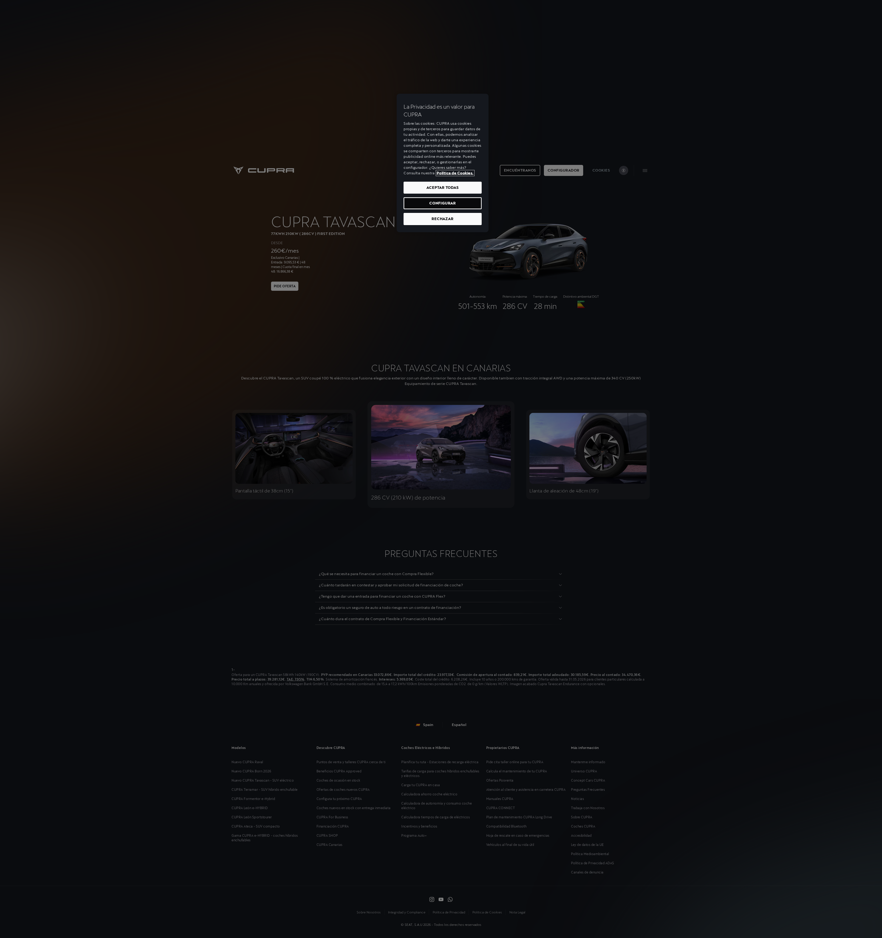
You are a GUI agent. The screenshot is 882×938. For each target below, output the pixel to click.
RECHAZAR (442, 219)
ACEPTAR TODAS (442, 187)
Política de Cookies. (455, 173)
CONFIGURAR (442, 203)
